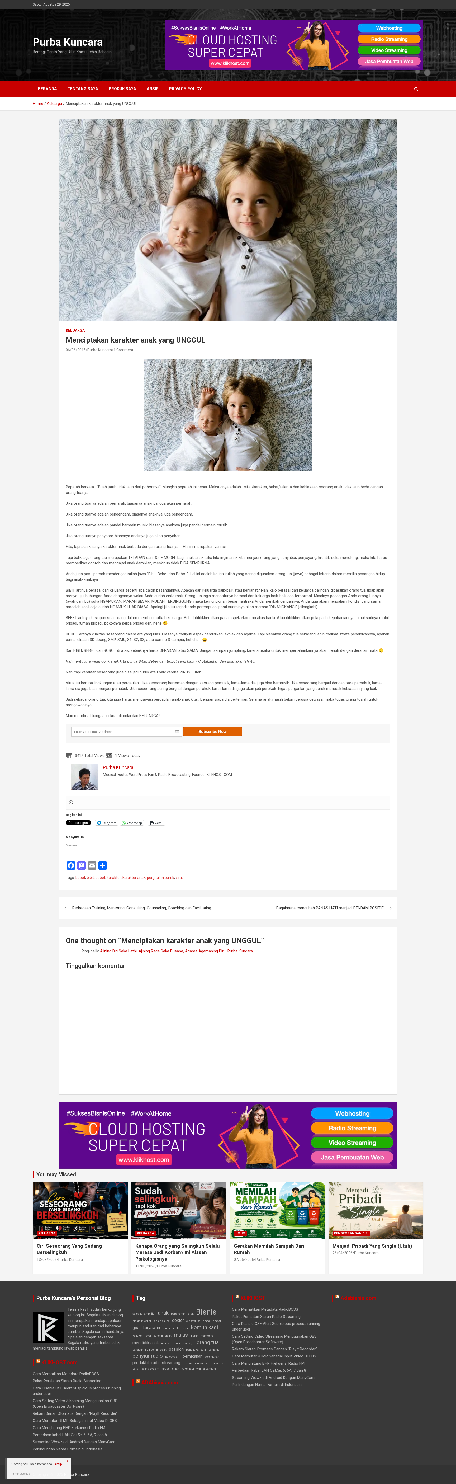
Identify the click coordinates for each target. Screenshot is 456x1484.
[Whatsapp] (71, 803)
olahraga (188, 1343)
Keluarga (75, 330)
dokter (178, 1320)
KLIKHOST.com (59, 1362)
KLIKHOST (253, 1298)
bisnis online (161, 1321)
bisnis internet (141, 1321)
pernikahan (192, 1356)
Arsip (153, 88)
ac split (137, 1314)
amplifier (149, 1314)
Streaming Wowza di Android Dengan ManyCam (74, 1442)
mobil (177, 1343)
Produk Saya (122, 88)
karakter (114, 878)
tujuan (175, 1368)
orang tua (208, 1342)
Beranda (47, 88)
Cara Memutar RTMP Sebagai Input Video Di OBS (75, 1420)
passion (176, 1349)
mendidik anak (145, 1342)
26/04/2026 (342, 1253)
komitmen (168, 1328)
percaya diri (172, 1357)
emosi (207, 1321)
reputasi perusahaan (196, 1363)
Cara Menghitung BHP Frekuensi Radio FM (69, 1427)
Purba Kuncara (68, 42)
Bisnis (206, 1312)
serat (135, 1368)
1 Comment (123, 350)
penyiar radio (147, 1356)
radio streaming (165, 1362)
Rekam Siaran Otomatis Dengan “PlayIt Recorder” (75, 1413)
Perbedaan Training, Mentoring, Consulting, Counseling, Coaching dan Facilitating (141, 908)
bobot (100, 878)
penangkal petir (196, 1349)
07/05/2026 (244, 1259)
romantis (217, 1363)
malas (181, 1335)
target (165, 1368)
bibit (90, 878)
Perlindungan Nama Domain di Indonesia (67, 1449)
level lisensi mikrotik (158, 1335)
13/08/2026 (47, 1259)
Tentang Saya (83, 88)
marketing (207, 1335)
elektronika (193, 1321)
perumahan (212, 1357)
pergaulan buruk (160, 878)
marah (194, 1335)
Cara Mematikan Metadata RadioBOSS (66, 1373)
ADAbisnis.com (159, 1382)
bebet (80, 878)
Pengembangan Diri (351, 1233)
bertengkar (178, 1314)
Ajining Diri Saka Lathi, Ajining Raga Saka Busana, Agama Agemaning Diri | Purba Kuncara (176, 951)
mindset (166, 1343)
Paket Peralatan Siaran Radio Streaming (67, 1381)
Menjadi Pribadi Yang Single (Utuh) (372, 1246)
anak (163, 1313)
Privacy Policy (185, 88)
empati (217, 1321)
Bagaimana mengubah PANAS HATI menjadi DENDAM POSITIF (330, 908)
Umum (240, 1233)
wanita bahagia (206, 1368)
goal (136, 1327)
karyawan (151, 1327)
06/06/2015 (76, 350)
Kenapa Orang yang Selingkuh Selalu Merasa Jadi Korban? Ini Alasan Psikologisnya (177, 1252)
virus (180, 878)
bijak (190, 1314)
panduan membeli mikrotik (149, 1349)
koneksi (137, 1335)
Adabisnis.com (358, 1298)
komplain (183, 1328)
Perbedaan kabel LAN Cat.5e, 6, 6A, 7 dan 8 (70, 1434)
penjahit (213, 1349)
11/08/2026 (145, 1266)
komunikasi (204, 1327)
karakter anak (133, 878)
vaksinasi (188, 1368)
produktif (140, 1362)
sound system (150, 1368)
